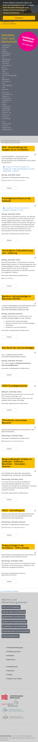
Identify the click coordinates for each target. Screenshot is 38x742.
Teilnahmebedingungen (15, 647)
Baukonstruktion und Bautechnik (13, 617)
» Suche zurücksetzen (9, 24)
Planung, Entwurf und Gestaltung (13, 612)
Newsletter (10, 655)
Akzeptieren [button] (19, 18)
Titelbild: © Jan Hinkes (14, 679)
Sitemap (9, 675)
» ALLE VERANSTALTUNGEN (9, 591)
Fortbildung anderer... (14, 651)
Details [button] (9, 188)
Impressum (10, 671)
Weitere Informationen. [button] (11, 13)
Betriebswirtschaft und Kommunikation (15, 631)
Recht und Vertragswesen (11, 607)
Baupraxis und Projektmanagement (14, 621)
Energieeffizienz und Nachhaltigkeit (14, 626)
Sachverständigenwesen (10, 636)
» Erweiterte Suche (8, 22)
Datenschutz (11, 660)
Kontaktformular (12, 667)
